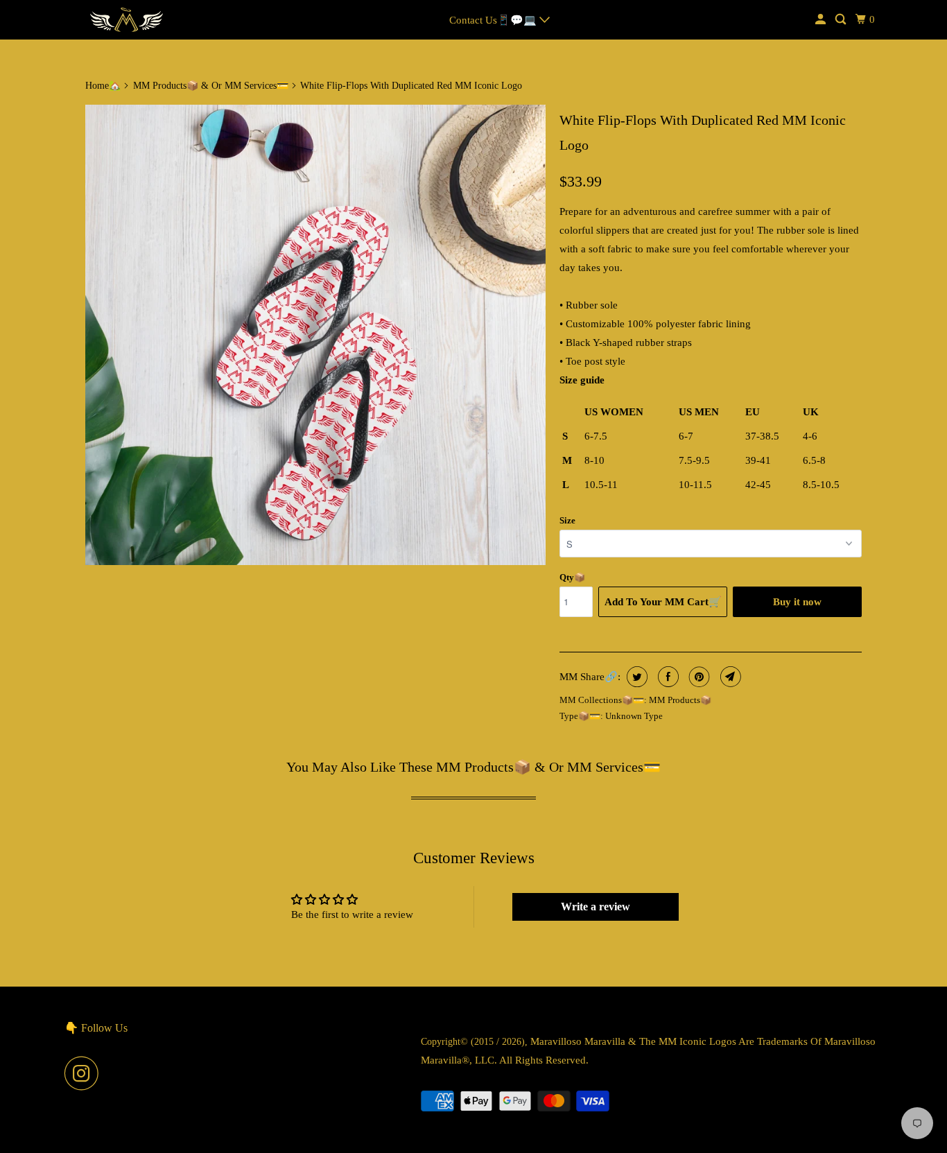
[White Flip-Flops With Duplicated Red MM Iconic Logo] (315, 335)
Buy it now (797, 601)
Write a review (595, 906)
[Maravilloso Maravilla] (126, 20)
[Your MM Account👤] (822, 20)
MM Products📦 (680, 700)
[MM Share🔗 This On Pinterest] (698, 676)
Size (567, 520)
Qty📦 (572, 577)
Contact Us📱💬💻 (494, 20)
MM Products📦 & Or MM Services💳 (210, 85)
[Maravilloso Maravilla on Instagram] (85, 1073)
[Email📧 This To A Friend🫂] (729, 676)
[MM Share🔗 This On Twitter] (635, 676)
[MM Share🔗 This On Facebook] (666, 676)
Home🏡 (103, 85)
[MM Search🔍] (842, 20)
